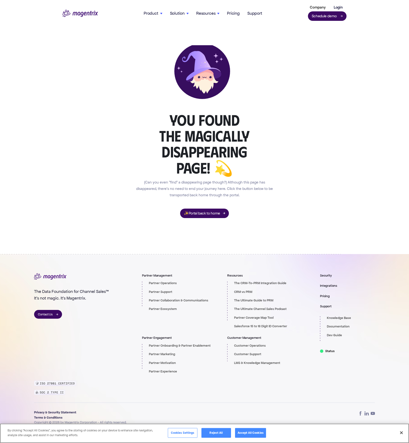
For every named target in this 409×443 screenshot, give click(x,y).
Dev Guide (334, 335)
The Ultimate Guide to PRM (253, 300)
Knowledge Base (339, 318)
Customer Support (247, 354)
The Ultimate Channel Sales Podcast (260, 309)
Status (330, 351)
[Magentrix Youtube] (373, 413)
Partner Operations (163, 283)
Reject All (215, 433)
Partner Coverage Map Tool (254, 317)
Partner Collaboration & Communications (178, 300)
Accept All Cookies (250, 433)
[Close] (401, 432)
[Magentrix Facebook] (360, 413)
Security (326, 275)
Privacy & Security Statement (55, 412)
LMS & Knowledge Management (257, 363)
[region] (204, 433)
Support (254, 13)
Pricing (233, 13)
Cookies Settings (182, 433)
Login (338, 7)
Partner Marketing (162, 354)
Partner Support (160, 292)
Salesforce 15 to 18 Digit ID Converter (260, 326)
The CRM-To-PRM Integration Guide (260, 283)
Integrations (328, 286)
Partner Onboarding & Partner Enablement (180, 345)
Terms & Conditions (48, 418)
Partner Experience (163, 371)
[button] (317, 7)
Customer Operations (250, 345)
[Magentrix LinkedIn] (367, 413)
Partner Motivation (162, 363)
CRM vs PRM (243, 292)
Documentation (338, 326)
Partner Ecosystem (163, 309)
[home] (80, 13)
